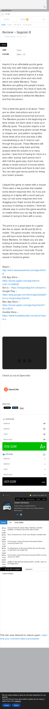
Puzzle (19, 50)
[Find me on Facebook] (11, 514)
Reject (16, 705)
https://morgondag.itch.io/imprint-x (28, 287)
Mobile (19, 54)
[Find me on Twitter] (7, 514)
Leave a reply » (29, 569)
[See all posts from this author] (7, 506)
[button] (19, 361)
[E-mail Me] (17, 514)
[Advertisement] (24, 675)
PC (24, 54)
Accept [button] (6, 705)
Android (34, 495)
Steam (44, 499)
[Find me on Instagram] (14, 514)
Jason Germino (30, 499)
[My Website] (21, 514)
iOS (39, 495)
